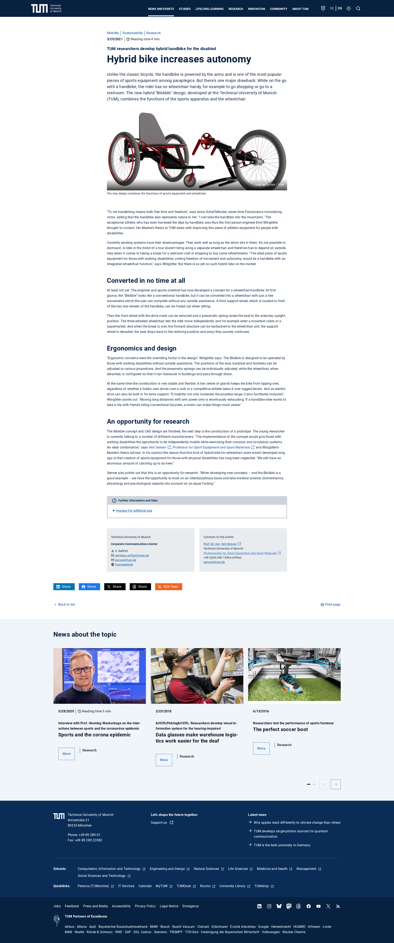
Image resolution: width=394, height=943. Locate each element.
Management (307, 869)
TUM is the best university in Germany (282, 845)
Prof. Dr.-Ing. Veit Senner (220, 544)
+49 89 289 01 (89, 835)
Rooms (205, 886)
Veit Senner (157, 447)
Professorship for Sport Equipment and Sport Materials (240, 553)
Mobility (113, 33)
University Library (233, 886)
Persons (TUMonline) (94, 886)
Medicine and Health (272, 869)
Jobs (57, 906)
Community (278, 8)
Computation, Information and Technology (110, 869)
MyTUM (162, 886)
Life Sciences (238, 869)
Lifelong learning (210, 8)
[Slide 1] (308, 784)
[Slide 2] (314, 784)
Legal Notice (169, 906)
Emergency (190, 906)
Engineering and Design (168, 869)
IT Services (126, 886)
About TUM (300, 8)
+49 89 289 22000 (88, 840)
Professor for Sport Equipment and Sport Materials (211, 447)
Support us (159, 823)
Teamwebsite (124, 564)
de (332, 8)
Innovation (256, 8)
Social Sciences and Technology (102, 876)
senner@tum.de (214, 562)
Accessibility (121, 906)
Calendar (145, 886)
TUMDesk (184, 886)
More (67, 754)
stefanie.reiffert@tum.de (132, 555)
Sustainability (133, 33)
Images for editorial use (134, 511)
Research (236, 8)
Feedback (72, 906)
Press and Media (95, 906)
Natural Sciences (207, 869)
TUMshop (262, 886)
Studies (185, 8)
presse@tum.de (125, 560)
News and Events (161, 8)
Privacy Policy (145, 906)
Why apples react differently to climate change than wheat (297, 823)
